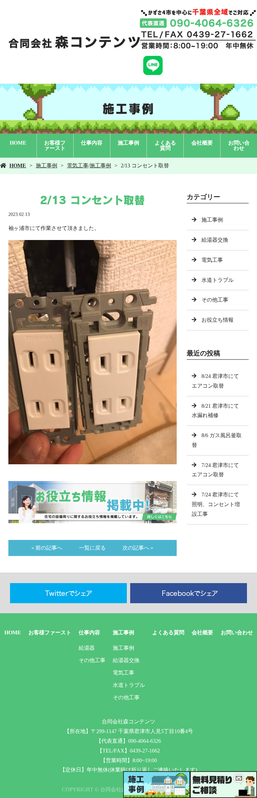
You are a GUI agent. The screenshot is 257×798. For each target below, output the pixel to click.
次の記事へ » (137, 548)
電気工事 (77, 165)
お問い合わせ (239, 145)
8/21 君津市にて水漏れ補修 (215, 410)
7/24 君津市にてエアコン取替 (215, 470)
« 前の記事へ (46, 548)
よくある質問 (165, 145)
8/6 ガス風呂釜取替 (217, 440)
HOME (18, 143)
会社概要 (202, 143)
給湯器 (87, 648)
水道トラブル (217, 280)
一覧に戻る (92, 548)
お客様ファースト (55, 145)
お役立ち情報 (217, 320)
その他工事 (214, 300)
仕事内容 (91, 143)
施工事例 (128, 143)
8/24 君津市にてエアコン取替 (215, 381)
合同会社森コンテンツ (128, 721)
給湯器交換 (214, 240)
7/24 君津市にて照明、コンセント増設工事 (216, 504)
